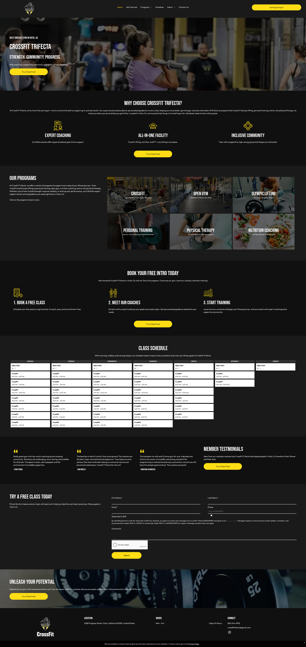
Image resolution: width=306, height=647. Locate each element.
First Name (117, 498)
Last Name (213, 498)
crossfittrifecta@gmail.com (239, 627)
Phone (210, 507)
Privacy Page (194, 644)
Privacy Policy (232, 521)
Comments (116, 528)
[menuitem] (119, 7)
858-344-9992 (234, 623)
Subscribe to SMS (119, 516)
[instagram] (229, 632)
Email (115, 507)
